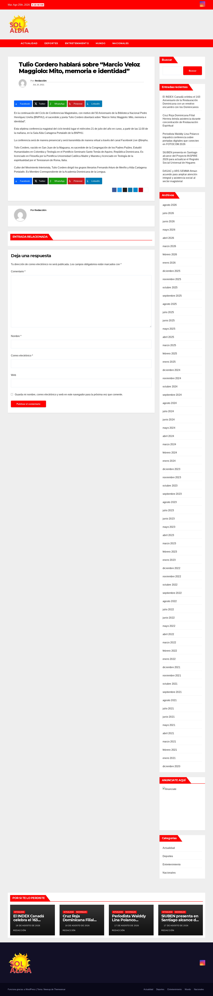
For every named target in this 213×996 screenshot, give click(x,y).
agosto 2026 (170, 205)
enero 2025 (169, 361)
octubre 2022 (170, 584)
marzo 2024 (169, 444)
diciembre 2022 (171, 568)
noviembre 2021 (172, 675)
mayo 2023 (169, 527)
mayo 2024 (169, 428)
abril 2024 (168, 436)
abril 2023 (168, 535)
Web (13, 375)
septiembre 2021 (172, 692)
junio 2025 (169, 320)
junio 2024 (169, 419)
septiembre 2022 (172, 593)
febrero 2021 (170, 749)
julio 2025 (168, 312)
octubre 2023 (170, 485)
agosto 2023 (170, 502)
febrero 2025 (170, 353)
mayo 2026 (169, 229)
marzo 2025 (169, 345)
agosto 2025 (170, 304)
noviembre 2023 (172, 477)
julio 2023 (168, 510)
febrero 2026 (170, 254)
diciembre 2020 (171, 766)
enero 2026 (169, 262)
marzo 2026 (169, 246)
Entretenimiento (77, 43)
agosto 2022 (170, 601)
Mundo (101, 43)
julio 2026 (168, 213)
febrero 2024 (170, 452)
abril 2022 (168, 634)
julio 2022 (168, 609)
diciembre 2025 (171, 271)
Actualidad (29, 43)
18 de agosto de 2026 (28, 926)
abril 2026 (168, 238)
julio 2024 (168, 411)
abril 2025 (168, 337)
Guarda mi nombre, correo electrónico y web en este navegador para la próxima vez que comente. (69, 394)
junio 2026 (169, 221)
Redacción (41, 80)
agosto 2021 (170, 700)
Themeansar (59, 989)
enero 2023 (169, 560)
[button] (204, 43)
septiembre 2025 (172, 295)
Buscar (167, 60)
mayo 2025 (169, 328)
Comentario (18, 271)
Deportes (51, 43)
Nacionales (120, 43)
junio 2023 (169, 518)
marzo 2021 (169, 741)
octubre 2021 (170, 683)
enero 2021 (169, 758)
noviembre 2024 (172, 378)
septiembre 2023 (172, 494)
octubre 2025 (170, 287)
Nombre (16, 336)
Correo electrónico (22, 355)
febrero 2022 (170, 650)
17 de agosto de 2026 (127, 926)
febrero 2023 (170, 551)
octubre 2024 (170, 386)
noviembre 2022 (172, 576)
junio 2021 (169, 716)
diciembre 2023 (171, 469)
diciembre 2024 (171, 370)
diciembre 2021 (171, 667)
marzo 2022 (169, 642)
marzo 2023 (169, 543)
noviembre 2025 (172, 279)
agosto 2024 (170, 403)
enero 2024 (169, 461)
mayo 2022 (169, 626)
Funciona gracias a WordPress (22, 989)
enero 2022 (169, 659)
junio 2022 (169, 617)
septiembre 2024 (172, 394)
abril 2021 (168, 733)
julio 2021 (168, 708)
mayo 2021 (169, 725)
